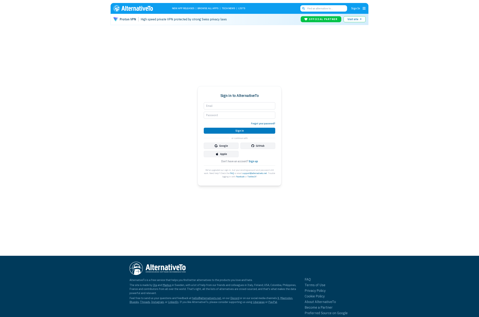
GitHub (260, 145)
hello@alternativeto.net (206, 298)
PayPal (272, 302)
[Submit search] (303, 8)
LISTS (241, 8)
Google (223, 145)
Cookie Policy (315, 296)
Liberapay (259, 302)
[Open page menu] (364, 8)
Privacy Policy (315, 290)
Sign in (239, 130)
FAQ (232, 173)
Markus (167, 285)
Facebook (240, 176)
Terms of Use (315, 285)
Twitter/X (251, 176)
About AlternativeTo (320, 302)
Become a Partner (319, 307)
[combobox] (323, 8)
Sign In (355, 8)
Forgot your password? (263, 123)
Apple (223, 154)
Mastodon (286, 298)
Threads (145, 302)
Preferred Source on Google (326, 313)
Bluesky (134, 302)
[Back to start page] (138, 8)
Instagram (157, 302)
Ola (155, 285)
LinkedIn (173, 302)
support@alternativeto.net (254, 173)
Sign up (253, 161)
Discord (234, 298)
